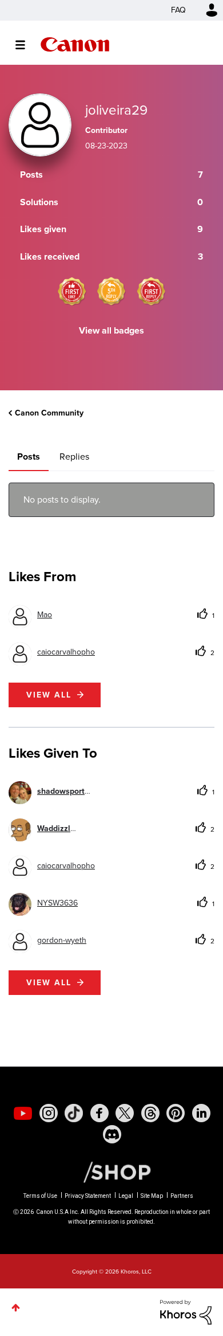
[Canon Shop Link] (111, 1171)
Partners (181, 1196)
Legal (125, 1196)
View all (48, 695)
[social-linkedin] (201, 1113)
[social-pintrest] (175, 1113)
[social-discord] (112, 1134)
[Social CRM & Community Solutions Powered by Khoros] (186, 1311)
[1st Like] (72, 291)
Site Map (152, 1196)
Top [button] (15, 1307)
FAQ (178, 10)
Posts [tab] (28, 456)
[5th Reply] (111, 291)
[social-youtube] (23, 1113)
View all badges (111, 330)
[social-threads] (150, 1113)
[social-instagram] (48, 1113)
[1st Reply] (151, 291)
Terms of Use (40, 1196)
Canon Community (75, 44)
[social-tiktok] (74, 1113)
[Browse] (26, 44)
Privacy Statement (88, 1196)
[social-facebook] (99, 1113)
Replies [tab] (74, 456)
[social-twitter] (125, 1113)
